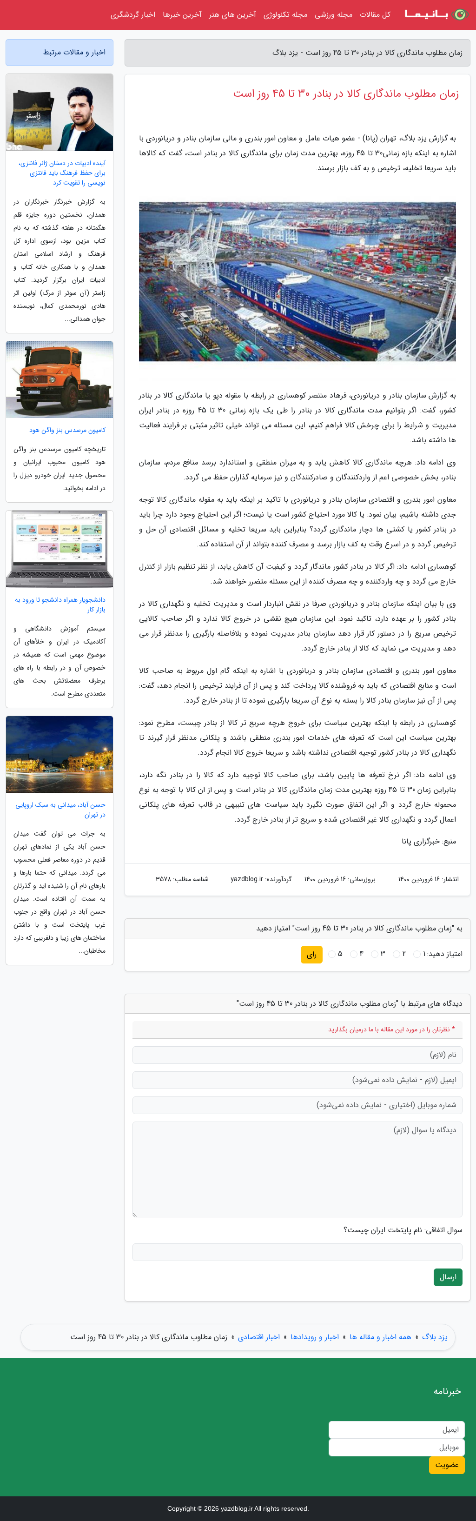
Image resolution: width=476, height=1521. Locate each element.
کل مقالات (375, 14)
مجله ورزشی (333, 14)
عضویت (447, 1465)
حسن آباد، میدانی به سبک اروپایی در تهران (60, 810)
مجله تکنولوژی (285, 14)
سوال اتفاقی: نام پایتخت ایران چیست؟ (403, 1230)
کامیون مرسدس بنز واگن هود (67, 430)
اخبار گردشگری (133, 14)
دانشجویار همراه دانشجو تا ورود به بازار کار (60, 605)
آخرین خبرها (182, 14)
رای (312, 954)
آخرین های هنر (232, 14)
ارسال (448, 1277)
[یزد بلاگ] (436, 15)
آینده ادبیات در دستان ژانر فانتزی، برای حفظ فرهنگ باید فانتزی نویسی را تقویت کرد (62, 173)
